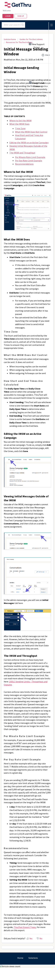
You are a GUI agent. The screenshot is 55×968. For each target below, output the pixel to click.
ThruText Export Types (25, 927)
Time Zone (20, 128)
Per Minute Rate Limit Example (30, 157)
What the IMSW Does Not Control (31, 131)
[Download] (22, 498)
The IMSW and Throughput (22, 152)
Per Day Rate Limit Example (28, 160)
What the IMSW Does (19, 124)
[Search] (22, 25)
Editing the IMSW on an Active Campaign (29, 142)
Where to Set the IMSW (20, 120)
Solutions (33, 957)
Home (20, 957)
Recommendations (24, 164)
